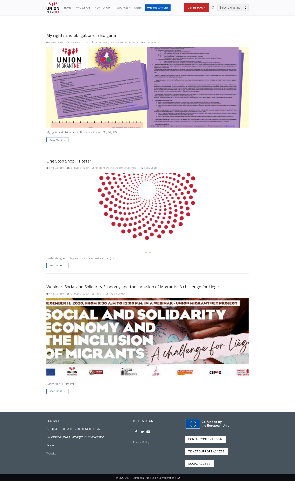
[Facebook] (136, 432)
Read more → (57, 139)
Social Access (199, 463)
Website (51, 453)
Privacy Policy (141, 442)
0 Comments (150, 42)
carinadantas (56, 42)
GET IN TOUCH (196, 7)
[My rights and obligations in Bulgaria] (147, 87)
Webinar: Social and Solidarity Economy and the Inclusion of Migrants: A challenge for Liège (132, 286)
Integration (101, 293)
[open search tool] (213, 7)
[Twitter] (142, 432)
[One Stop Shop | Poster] (147, 213)
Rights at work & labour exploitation (116, 42)
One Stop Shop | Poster (68, 160)
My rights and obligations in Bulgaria (81, 35)
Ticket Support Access (206, 451)
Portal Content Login (205, 439)
